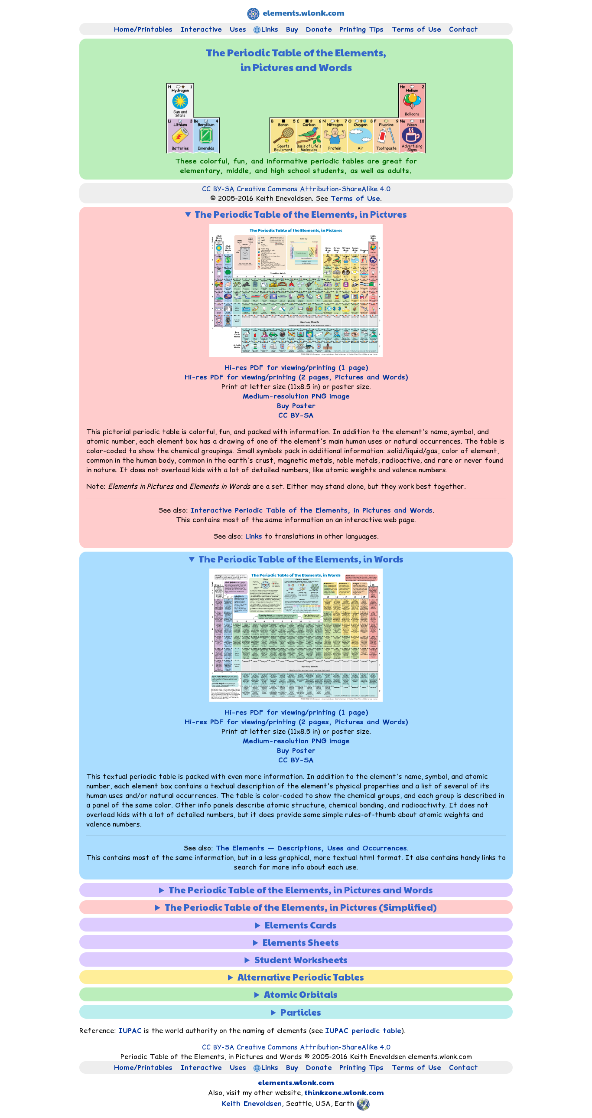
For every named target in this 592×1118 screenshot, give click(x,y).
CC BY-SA (296, 415)
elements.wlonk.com (296, 1082)
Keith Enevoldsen (252, 1103)
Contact (463, 29)
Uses (238, 29)
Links (269, 29)
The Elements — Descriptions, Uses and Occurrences (311, 848)
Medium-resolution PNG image (296, 396)
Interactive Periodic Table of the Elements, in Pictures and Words (311, 510)
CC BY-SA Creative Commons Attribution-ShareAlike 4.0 (296, 188)
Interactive (201, 29)
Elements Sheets (301, 942)
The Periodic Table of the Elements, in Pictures (301, 214)
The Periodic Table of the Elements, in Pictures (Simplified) (301, 907)
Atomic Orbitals (301, 994)
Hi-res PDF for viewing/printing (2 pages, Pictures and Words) (296, 377)
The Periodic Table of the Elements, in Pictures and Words (301, 889)
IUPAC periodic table (363, 1030)
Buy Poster (296, 405)
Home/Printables (143, 29)
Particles (300, 1012)
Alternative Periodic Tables (300, 977)
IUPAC (130, 1030)
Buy (292, 29)
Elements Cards (301, 925)
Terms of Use (416, 29)
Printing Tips (361, 29)
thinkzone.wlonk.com (344, 1092)
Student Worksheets (301, 959)
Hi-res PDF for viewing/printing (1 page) (296, 367)
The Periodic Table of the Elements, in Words (300, 558)
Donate (319, 29)
